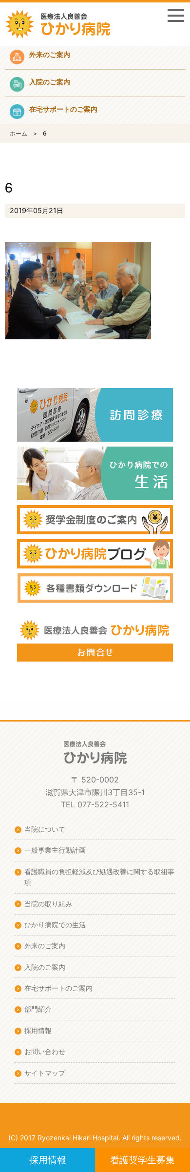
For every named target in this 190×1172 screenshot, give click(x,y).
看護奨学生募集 (142, 1160)
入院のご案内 (44, 967)
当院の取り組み (48, 903)
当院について (44, 829)
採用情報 (47, 1160)
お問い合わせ (44, 1051)
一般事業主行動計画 (55, 850)
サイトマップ (44, 1073)
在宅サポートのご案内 (58, 988)
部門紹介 (38, 1009)
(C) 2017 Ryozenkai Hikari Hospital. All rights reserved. (95, 1137)
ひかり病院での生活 (55, 924)
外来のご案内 (44, 945)
